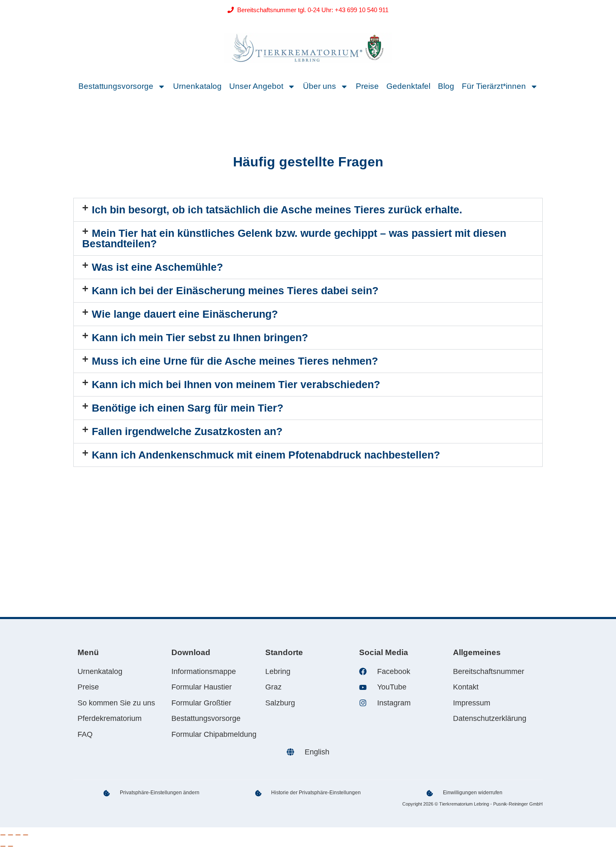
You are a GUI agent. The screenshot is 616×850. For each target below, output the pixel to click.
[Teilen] (18, 835)
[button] (308, 209)
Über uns (319, 86)
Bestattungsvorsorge (115, 86)
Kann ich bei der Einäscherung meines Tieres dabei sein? (235, 290)
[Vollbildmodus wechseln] (10, 835)
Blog (446, 86)
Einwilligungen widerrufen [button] (472, 793)
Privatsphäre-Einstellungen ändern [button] (159, 793)
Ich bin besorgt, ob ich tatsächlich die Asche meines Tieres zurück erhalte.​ (277, 209)
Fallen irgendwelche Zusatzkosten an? (187, 431)
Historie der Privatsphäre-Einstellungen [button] (316, 793)
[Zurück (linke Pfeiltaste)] (3, 846)
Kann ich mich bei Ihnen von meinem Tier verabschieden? (236, 384)
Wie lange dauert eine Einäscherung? (185, 314)
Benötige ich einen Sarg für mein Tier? (187, 408)
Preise (367, 86)
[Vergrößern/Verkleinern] (3, 835)
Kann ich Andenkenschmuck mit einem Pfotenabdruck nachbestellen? (266, 455)
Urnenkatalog (197, 86)
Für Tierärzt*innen (494, 86)
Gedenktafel (408, 86)
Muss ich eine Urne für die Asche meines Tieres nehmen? (235, 361)
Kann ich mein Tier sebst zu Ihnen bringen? (200, 337)
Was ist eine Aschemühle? (157, 267)
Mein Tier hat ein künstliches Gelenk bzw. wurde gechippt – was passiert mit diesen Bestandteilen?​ (294, 238)
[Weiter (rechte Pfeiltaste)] (10, 846)
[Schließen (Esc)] (25, 835)
